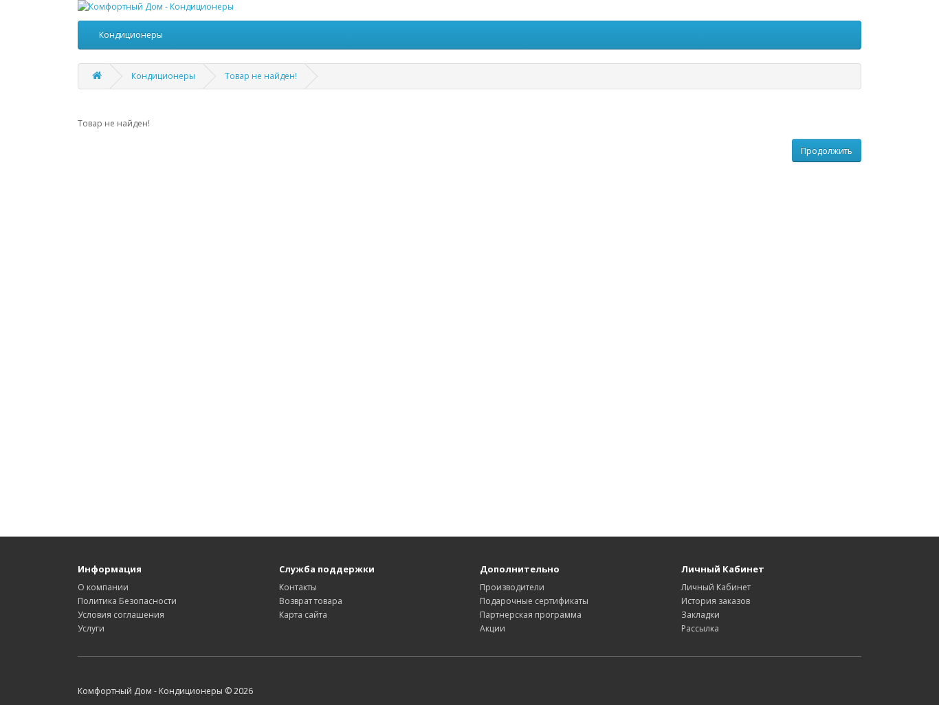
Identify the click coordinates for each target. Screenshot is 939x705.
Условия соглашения (121, 614)
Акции (492, 628)
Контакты (298, 587)
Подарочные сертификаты (534, 601)
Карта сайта (303, 614)
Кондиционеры (131, 35)
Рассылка (700, 628)
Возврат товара (310, 601)
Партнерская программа (531, 614)
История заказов (715, 601)
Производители (512, 587)
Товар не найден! (261, 76)
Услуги (91, 628)
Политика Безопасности (127, 601)
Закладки (700, 614)
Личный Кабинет (716, 587)
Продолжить (826, 151)
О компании (103, 587)
